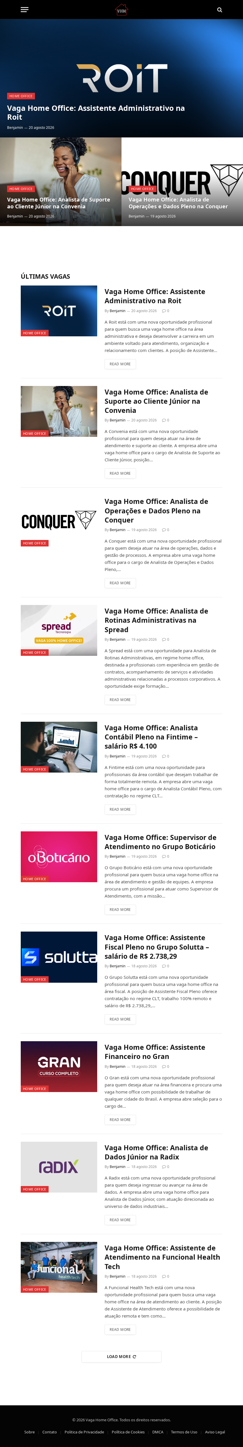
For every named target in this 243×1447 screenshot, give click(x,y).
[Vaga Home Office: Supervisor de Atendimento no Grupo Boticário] (59, 856)
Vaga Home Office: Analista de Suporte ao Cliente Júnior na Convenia (58, 203)
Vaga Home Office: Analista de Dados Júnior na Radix (156, 1152)
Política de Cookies (128, 1432)
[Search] (219, 9)
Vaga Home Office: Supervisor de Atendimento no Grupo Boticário (161, 842)
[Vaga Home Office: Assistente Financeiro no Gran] (59, 1066)
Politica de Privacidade (84, 1432)
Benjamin (15, 127)
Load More (119, 1356)
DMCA (157, 1432)
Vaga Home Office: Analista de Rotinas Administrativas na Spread (156, 620)
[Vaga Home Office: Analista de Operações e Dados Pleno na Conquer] (182, 181)
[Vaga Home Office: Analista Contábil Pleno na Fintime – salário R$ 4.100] (59, 747)
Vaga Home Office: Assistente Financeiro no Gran (155, 1052)
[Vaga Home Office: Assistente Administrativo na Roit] (121, 78)
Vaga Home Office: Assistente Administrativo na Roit (96, 112)
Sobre (29, 1432)
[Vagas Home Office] (121, 9)
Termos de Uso (184, 1432)
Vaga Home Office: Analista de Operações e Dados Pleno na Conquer (178, 203)
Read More (120, 363)
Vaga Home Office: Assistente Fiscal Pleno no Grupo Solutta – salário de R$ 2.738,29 (157, 947)
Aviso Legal (215, 1432)
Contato (49, 1432)
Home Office (21, 96)
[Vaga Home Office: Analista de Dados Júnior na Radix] (59, 1167)
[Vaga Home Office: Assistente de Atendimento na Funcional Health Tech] (59, 1267)
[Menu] (24, 9)
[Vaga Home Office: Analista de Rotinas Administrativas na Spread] (59, 630)
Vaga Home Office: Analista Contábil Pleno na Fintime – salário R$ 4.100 (151, 737)
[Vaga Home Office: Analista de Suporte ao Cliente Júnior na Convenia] (61, 181)
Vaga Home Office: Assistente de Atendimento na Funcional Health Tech (162, 1257)
